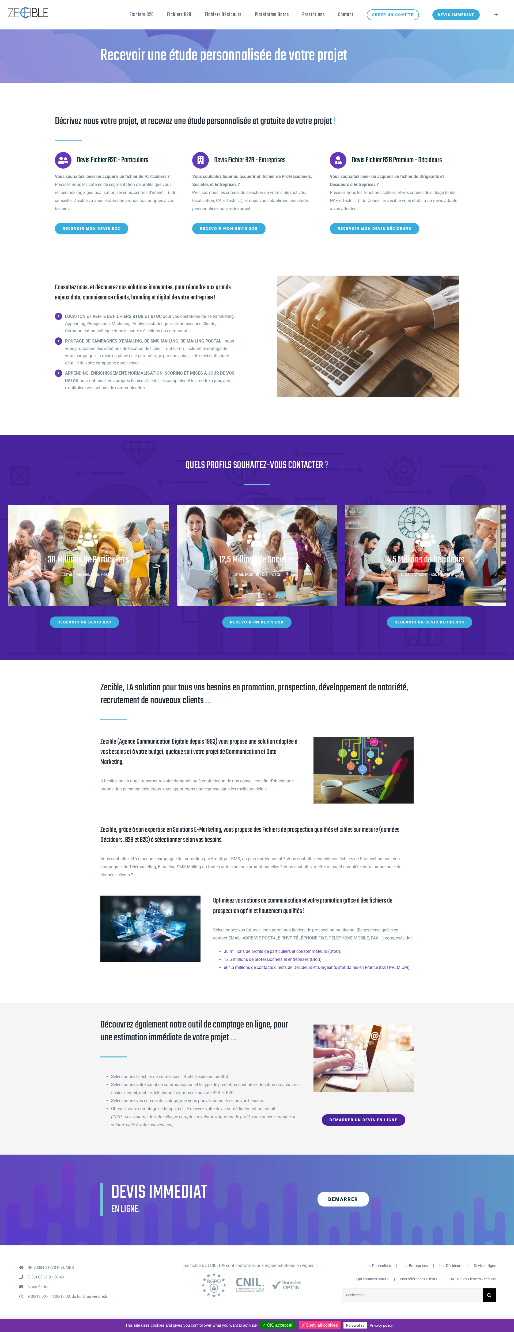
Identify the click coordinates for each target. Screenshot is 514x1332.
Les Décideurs (450, 1266)
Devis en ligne (485, 1266)
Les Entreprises (415, 1266)
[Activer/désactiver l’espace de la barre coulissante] (496, 15)
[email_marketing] (363, 1026)
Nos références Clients (418, 1279)
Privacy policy (381, 1325)
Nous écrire (38, 1286)
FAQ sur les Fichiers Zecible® (472, 1279)
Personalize (355, 1325)
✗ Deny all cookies (320, 1325)
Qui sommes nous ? (372, 1279)
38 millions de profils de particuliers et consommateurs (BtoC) (282, 951)
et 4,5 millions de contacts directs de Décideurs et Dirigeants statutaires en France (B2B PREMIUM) (317, 967)
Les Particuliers (378, 1266)
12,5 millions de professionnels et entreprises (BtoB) (273, 959)
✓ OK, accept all (277, 1325)
